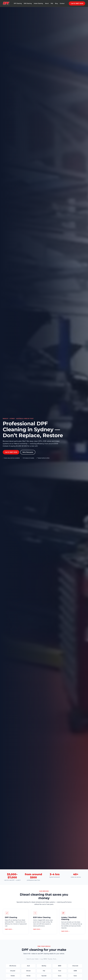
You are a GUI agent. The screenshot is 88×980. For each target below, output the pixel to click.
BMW (59, 965)
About (47, 3)
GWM (75, 970)
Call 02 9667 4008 (77, 3)
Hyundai (44, 975)
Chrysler (12, 970)
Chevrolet (75, 965)
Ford (59, 970)
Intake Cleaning (38, 3)
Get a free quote (28, 452)
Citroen (28, 970)
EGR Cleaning (28, 3)
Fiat (44, 970)
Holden (13, 975)
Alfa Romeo (12, 965)
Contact (62, 3)
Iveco (75, 975)
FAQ (52, 3)
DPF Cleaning (18, 3)
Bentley (44, 965)
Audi (28, 965)
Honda (28, 975)
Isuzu (59, 975)
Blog (56, 3)
